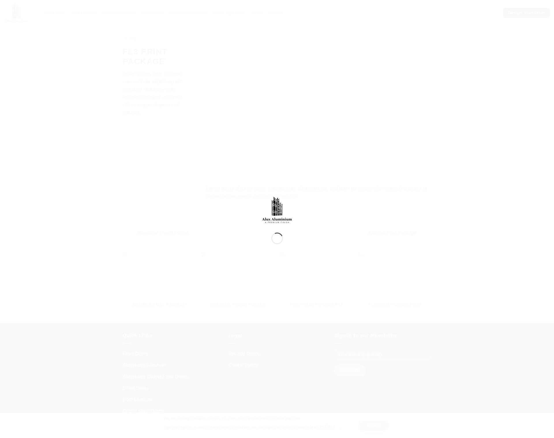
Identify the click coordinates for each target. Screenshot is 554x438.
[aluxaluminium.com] (277, 208)
